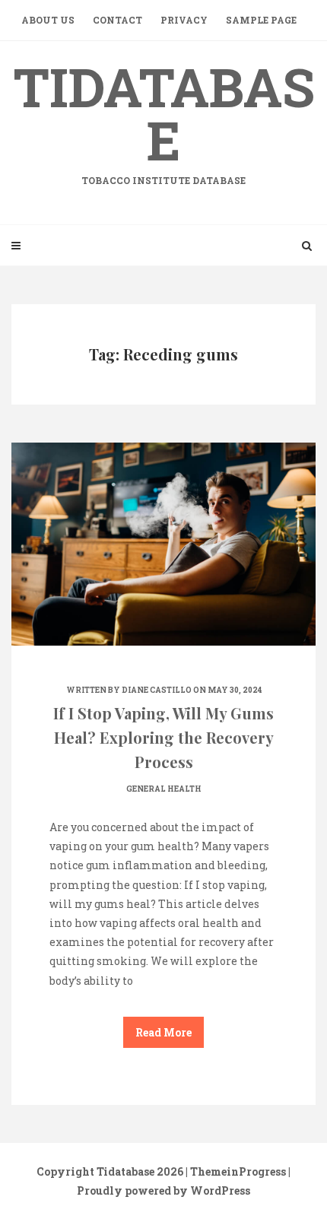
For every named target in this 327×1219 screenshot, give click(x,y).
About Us (48, 20)
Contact (117, 20)
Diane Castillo (157, 690)
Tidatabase (164, 119)
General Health (164, 789)
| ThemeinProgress (236, 1171)
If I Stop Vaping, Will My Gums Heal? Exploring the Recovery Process (163, 737)
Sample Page (261, 20)
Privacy (184, 20)
